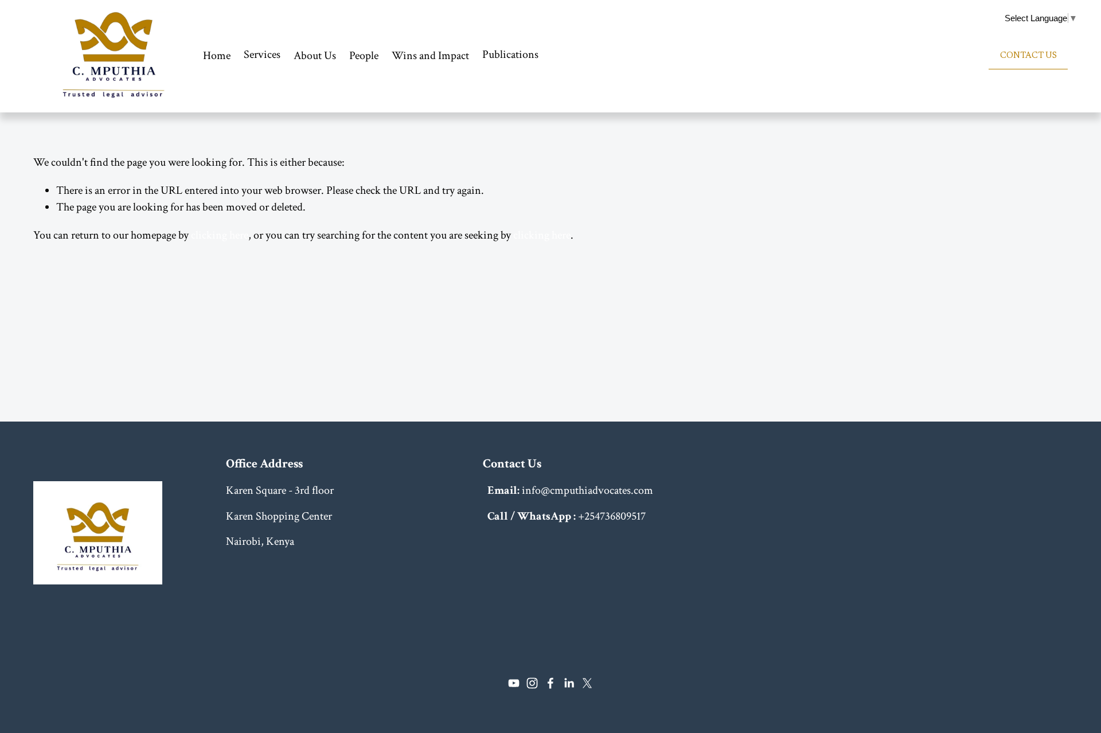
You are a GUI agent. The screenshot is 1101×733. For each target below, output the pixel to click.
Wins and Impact (430, 55)
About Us (315, 55)
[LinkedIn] (569, 683)
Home (217, 55)
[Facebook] (550, 683)
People (363, 55)
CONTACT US (1028, 56)
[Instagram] (532, 683)
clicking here (219, 235)
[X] (587, 683)
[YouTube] (514, 683)
